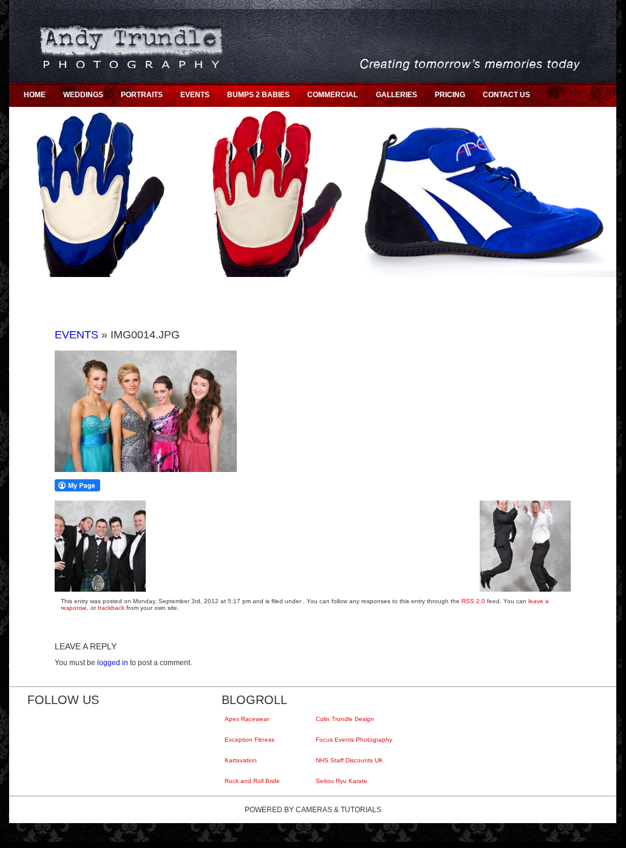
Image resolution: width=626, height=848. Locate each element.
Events (76, 335)
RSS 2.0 (473, 601)
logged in (112, 662)
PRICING (450, 95)
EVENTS (194, 95)
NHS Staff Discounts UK (351, 760)
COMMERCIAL (332, 95)
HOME (35, 95)
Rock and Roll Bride (254, 781)
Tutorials (361, 809)
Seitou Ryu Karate (343, 781)
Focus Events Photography (355, 739)
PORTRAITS (142, 95)
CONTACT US (506, 95)
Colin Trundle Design (346, 719)
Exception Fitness (251, 739)
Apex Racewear (248, 719)
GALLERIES (396, 95)
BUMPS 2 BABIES (258, 95)
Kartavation (242, 760)
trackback (111, 607)
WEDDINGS (83, 95)
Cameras (314, 809)
